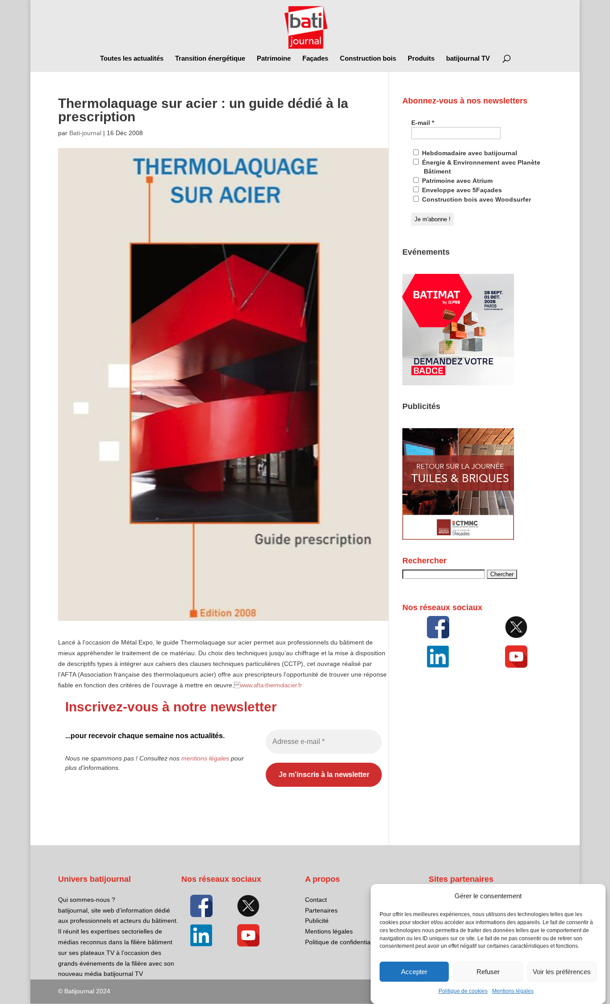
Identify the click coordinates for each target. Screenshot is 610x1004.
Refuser (488, 971)
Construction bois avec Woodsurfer (475, 199)
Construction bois (368, 58)
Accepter (414, 971)
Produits (421, 58)
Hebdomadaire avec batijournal (468, 153)
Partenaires (321, 910)
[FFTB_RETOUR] (458, 537)
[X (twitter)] (516, 627)
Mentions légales (513, 991)
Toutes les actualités (131, 58)
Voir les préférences (562, 971)
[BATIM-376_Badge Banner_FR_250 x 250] (458, 383)
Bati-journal (85, 132)
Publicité (317, 920)
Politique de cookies (463, 991)
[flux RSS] (438, 627)
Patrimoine (274, 58)
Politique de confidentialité (342, 942)
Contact (316, 899)
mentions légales (205, 758)
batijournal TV (468, 58)
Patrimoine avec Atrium (456, 180)
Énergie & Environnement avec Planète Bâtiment (480, 167)
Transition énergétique (210, 58)
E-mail (422, 122)
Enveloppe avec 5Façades (461, 190)
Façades (315, 58)
